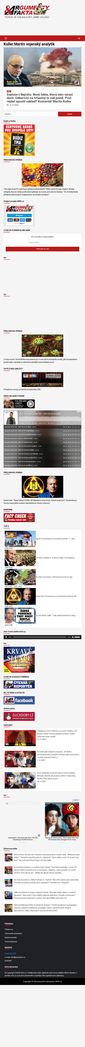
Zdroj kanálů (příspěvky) (13, 933)
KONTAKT (8, 961)
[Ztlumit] (73, 637)
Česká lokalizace (11, 942)
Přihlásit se (9, 929)
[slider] (77, 637)
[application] (42, 637)
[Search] (79, 38)
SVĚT (9, 91)
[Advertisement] (42, 25)
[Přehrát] (6, 637)
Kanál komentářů (11, 938)
